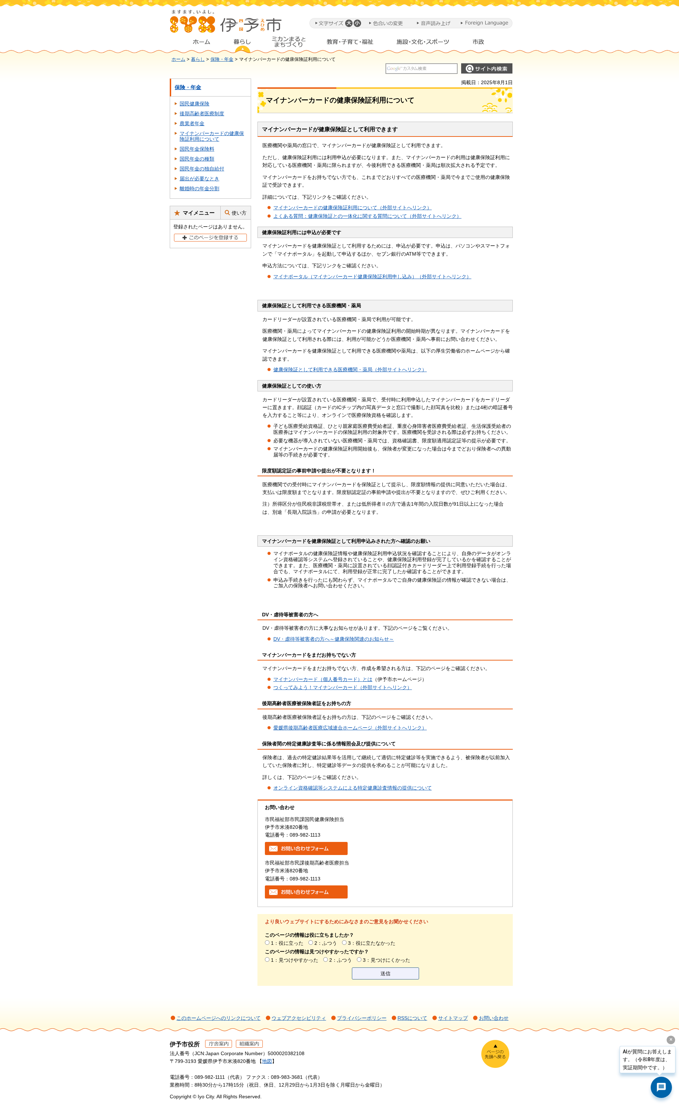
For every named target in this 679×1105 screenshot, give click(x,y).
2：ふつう (325, 943)
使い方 (239, 213)
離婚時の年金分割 (199, 188)
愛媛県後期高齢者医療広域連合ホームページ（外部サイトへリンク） (350, 728)
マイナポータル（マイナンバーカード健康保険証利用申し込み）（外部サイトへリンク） (372, 276)
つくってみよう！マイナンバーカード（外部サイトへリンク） (342, 687)
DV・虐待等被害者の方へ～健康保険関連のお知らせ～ (333, 639)
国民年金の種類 (197, 159)
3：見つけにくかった (386, 960)
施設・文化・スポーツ (422, 43)
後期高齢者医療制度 (202, 113)
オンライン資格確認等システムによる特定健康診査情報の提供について (352, 788)
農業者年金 (192, 123)
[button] (348, 23)
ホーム (196, 43)
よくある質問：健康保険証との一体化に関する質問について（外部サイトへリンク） (367, 216)
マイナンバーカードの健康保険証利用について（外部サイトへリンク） (352, 207)
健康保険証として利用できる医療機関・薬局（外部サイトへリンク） (350, 369)
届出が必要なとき (199, 178)
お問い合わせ (494, 1018)
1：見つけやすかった (294, 960)
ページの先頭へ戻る (495, 1054)
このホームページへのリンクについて (218, 1018)
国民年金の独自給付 (202, 168)
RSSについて (412, 1018)
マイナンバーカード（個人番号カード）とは (322, 679)
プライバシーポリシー (362, 1018)
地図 (267, 1061)
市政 (484, 43)
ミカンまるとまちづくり (288, 43)
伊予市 (226, 24)
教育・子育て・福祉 (350, 43)
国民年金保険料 (197, 149)
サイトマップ (453, 1018)
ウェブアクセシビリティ (299, 1018)
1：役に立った (287, 943)
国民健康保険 (194, 103)
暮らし (242, 43)
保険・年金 (221, 59)
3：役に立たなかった (371, 943)
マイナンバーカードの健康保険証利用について (212, 136)
